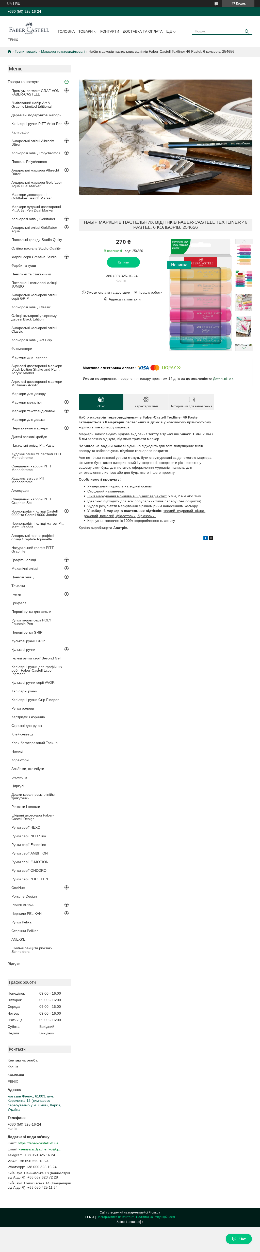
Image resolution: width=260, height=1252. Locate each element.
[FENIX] (29, 28)
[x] (211, 539)
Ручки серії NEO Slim (28, 836)
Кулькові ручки (23, 650)
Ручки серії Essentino (28, 845)
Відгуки (14, 964)
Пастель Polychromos (29, 162)
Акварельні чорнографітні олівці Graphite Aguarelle (32, 537)
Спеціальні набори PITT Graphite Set (31, 501)
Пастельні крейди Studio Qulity (36, 240)
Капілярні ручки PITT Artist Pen (36, 124)
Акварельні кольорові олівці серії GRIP (34, 296)
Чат (242, 1239)
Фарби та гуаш (23, 265)
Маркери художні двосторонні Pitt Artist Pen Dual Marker (36, 208)
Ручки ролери (22, 708)
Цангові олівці (22, 577)
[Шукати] (246, 31)
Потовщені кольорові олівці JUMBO (34, 284)
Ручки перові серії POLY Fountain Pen (31, 622)
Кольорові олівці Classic (31, 307)
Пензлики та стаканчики (31, 274)
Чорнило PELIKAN (26, 914)
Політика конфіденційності (155, 1217)
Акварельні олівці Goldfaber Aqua (34, 229)
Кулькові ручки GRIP (28, 641)
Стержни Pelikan (25, 931)
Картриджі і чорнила (28, 717)
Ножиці (17, 751)
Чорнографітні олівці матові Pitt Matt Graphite (37, 525)
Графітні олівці (23, 560)
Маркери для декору (28, 394)
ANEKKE (18, 939)
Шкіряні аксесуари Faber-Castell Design (32, 817)
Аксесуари (20, 490)
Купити (123, 262)
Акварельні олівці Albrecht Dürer (32, 142)
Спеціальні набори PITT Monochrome (31, 468)
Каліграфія (20, 132)
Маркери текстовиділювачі (63, 51)
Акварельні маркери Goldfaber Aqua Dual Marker (36, 184)
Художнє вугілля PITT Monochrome (29, 480)
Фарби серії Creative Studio (34, 257)
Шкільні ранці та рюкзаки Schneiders (32, 950)
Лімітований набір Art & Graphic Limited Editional (31, 104)
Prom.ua (154, 1212)
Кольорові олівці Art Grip (31, 340)
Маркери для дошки (28, 420)
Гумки (16, 594)
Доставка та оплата (142, 31)
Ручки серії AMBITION (29, 853)
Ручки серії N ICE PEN (29, 879)
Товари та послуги (23, 82)
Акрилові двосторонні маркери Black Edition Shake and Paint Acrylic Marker (36, 369)
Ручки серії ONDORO (28, 870)
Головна (66, 31)
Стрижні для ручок (26, 726)
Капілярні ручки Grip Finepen (35, 700)
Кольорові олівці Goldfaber (33, 219)
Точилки (18, 586)
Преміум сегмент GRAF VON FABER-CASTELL (35, 92)
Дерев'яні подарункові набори (36, 115)
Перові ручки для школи (31, 612)
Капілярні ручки (24, 691)
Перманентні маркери (29, 428)
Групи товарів (26, 51)
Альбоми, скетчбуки (27, 769)
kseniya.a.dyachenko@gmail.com (40, 1149)
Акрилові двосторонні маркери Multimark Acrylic (36, 383)
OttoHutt (18, 888)
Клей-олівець (22, 734)
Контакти (109, 31)
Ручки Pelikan (22, 922)
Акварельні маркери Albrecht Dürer (35, 172)
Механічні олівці (24, 568)
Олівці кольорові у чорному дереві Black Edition (34, 317)
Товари (85, 31)
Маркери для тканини (29, 357)
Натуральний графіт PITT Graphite (32, 549)
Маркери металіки (26, 402)
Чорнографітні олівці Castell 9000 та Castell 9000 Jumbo (34, 513)
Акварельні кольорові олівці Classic (34, 329)
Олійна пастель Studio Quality (36, 248)
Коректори (20, 760)
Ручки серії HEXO (25, 827)
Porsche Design (24, 896)
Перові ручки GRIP (26, 632)
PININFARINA (22, 905)
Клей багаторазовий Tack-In (34, 743)
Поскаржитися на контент (115, 1217)
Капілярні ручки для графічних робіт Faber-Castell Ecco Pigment (36, 670)
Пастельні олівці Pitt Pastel (33, 445)
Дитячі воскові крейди (29, 437)
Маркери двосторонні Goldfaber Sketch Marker (31, 196)
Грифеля (18, 603)
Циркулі (17, 786)
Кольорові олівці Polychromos (35, 153)
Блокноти (19, 777)
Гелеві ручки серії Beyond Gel (35, 658)
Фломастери (21, 349)
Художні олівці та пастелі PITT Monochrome (36, 456)
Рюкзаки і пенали (25, 807)
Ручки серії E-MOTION (29, 862)
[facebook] (205, 539)
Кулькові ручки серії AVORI (33, 682)
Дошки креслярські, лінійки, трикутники (34, 796)
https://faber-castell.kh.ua (38, 1143)
